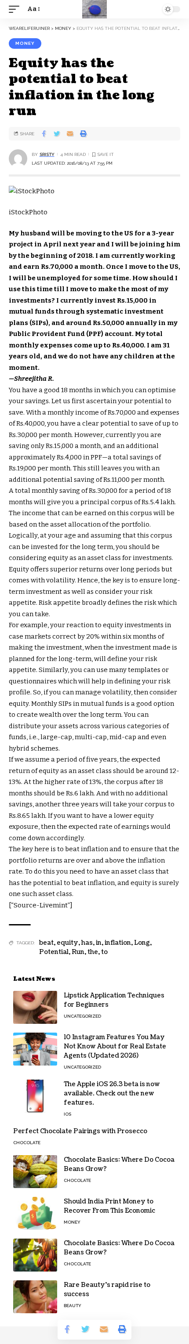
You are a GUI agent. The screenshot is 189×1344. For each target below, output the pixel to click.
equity (67, 943)
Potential (54, 952)
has (87, 943)
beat (46, 943)
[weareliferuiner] (94, 9)
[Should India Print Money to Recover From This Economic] (35, 1213)
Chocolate (26, 1142)
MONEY (25, 43)
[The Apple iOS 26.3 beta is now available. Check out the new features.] (35, 1096)
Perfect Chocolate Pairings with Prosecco (80, 1131)
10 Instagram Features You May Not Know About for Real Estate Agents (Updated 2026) (115, 1046)
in (99, 943)
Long (142, 943)
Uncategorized (82, 1016)
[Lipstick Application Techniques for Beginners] (35, 1007)
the (92, 952)
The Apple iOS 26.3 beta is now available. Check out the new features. (112, 1093)
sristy (47, 154)
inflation (118, 943)
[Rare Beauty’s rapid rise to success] (35, 1296)
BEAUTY (72, 1305)
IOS (67, 1114)
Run (78, 952)
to (104, 952)
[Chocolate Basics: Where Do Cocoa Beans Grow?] (35, 1171)
